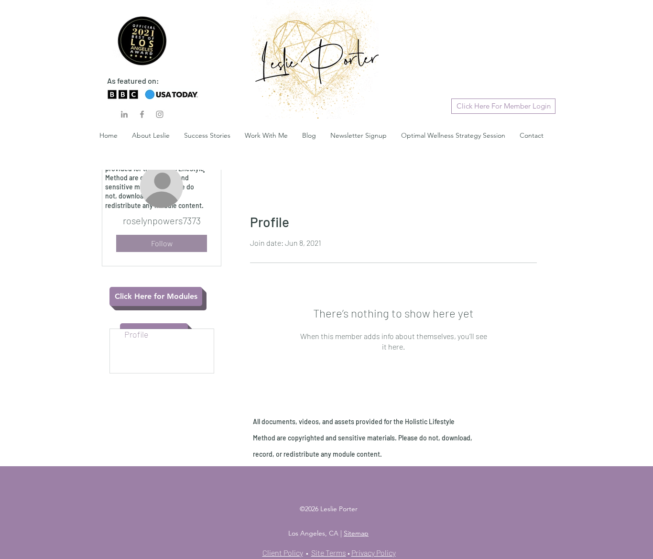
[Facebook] (142, 114)
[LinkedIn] (124, 114)
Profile (136, 334)
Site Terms (328, 552)
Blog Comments (154, 345)
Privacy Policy (373, 552)
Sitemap (356, 533)
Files (133, 367)
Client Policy (282, 552)
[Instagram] (159, 114)
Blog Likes (143, 356)
